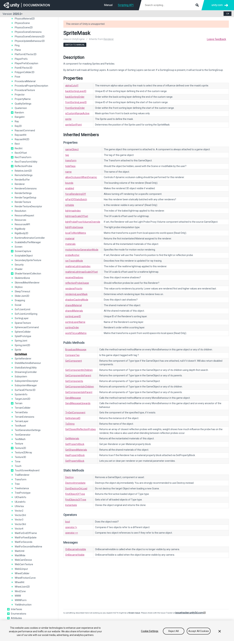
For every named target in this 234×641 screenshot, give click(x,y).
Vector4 (19, 528)
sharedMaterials (74, 310)
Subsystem (21, 376)
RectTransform (23, 157)
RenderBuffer (22, 179)
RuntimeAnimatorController (30, 237)
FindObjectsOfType (75, 499)
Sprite (18, 349)
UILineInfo (20, 501)
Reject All (173, 631)
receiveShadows (74, 277)
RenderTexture (23, 202)
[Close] (220, 631)
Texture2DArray (23, 452)
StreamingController (26, 372)
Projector (20, 94)
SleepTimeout (22, 291)
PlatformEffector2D (25, 54)
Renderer (20, 184)
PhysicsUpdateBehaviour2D (30, 41)
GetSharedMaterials (76, 449)
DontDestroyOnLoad (76, 488)
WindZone (20, 591)
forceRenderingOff (75, 194)
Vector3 (19, 519)
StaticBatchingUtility (26, 367)
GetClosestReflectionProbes (80, 429)
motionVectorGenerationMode (81, 249)
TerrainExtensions (24, 416)
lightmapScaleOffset (76, 216)
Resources (20, 220)
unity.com (217, 5)
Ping (17, 45)
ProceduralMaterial (25, 81)
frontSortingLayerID (76, 102)
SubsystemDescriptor (26, 381)
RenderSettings (23, 193)
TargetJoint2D (22, 399)
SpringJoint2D (22, 345)
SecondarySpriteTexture (28, 260)
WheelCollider (22, 573)
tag (67, 155)
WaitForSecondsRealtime (28, 546)
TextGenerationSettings (28, 430)
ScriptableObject (24, 255)
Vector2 (19, 510)
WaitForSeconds (23, 542)
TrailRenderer (22, 474)
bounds (69, 183)
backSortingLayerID (75, 91)
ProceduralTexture (25, 90)
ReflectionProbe (23, 166)
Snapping (20, 300)
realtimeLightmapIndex (77, 266)
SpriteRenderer (23, 358)
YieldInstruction (23, 604)
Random (19, 112)
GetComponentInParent (78, 375)
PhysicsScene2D (24, 27)
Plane (18, 49)
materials (70, 244)
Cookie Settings (149, 631)
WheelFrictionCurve (25, 577)
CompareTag (72, 355)
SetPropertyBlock (74, 460)
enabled (69, 188)
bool (67, 521)
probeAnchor (72, 255)
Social (18, 305)
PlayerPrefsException (26, 63)
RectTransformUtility (26, 161)
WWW (18, 595)
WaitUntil (19, 551)
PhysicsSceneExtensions (28, 32)
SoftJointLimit (22, 309)
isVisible (69, 205)
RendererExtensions (26, 188)
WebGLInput (21, 569)
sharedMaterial (73, 305)
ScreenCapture (23, 251)
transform (70, 160)
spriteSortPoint (73, 124)
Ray (17, 121)
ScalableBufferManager (28, 242)
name (68, 171)
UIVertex (19, 506)
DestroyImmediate (75, 483)
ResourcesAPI (22, 224)
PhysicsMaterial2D (25, 18)
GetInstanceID (72, 418)
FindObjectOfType (75, 494)
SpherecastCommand (27, 327)
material (69, 238)
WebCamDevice (23, 560)
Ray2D (18, 126)
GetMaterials (72, 438)
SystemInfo (21, 394)
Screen (18, 246)
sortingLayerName (75, 322)
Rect (17, 143)
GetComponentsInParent (78, 392)
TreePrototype (22, 492)
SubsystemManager (26, 385)
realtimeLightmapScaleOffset (81, 271)
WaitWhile (20, 555)
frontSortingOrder (75, 108)
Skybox (19, 287)
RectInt (18, 148)
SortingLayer (22, 318)
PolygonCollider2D (24, 72)
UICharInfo (20, 497)
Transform (20, 479)
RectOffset (21, 152)
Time (17, 461)
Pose (17, 76)
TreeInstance (22, 488)
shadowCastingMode (76, 299)
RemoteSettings (24, 175)
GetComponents (74, 381)
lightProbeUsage (74, 227)
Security (19, 264)
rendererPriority (73, 288)
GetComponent (73, 360)
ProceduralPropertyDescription (31, 85)
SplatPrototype (23, 336)
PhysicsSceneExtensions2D (30, 36)
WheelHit (19, 582)
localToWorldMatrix (75, 233)
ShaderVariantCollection (28, 273)
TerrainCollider (22, 407)
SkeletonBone (22, 278)
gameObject (72, 149)
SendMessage (73, 397)
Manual (108, 5)
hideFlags (70, 166)
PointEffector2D (23, 67)
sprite (68, 119)
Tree (17, 484)
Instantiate (71, 505)
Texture (19, 443)
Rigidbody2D (21, 233)
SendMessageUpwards (77, 403)
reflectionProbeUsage (77, 283)
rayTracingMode (74, 260)
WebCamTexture (24, 564)
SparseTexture (23, 323)
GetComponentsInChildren (79, 386)
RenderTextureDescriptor (28, 206)
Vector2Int (20, 515)
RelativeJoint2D (23, 170)
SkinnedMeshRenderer (27, 282)
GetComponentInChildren (79, 370)
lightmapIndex (73, 210)
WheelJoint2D (22, 586)
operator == (71, 532)
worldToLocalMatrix (76, 333)
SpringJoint (21, 340)
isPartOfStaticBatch (76, 199)
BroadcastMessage (75, 349)
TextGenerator (22, 434)
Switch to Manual (75, 45)
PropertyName (23, 99)
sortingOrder (72, 327)
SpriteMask (21, 354)
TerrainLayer (21, 421)
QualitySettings (23, 103)
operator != (71, 527)
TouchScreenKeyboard (27, 470)
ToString (70, 423)
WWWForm (21, 600)
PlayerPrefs (21, 59)
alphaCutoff (71, 85)
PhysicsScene (22, 23)
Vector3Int (20, 524)
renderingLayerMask (76, 294)
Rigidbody (20, 228)
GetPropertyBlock (74, 444)
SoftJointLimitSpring (26, 313)
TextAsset (20, 425)
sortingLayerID (73, 316)
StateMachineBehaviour (28, 363)
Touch (18, 466)
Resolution (20, 211)
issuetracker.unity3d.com (189, 612)
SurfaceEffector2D (25, 390)
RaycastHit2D (22, 139)
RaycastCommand (25, 130)
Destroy (69, 477)
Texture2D (20, 448)
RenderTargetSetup (25, 197)
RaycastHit (20, 135)
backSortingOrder (74, 96)
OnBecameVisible (74, 554)
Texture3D (20, 457)
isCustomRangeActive (77, 113)
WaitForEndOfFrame (26, 533)
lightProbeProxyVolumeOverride (82, 221)
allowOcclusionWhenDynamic (81, 177)
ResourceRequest (24, 215)
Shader (19, 269)
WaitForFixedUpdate (25, 537)
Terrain (18, 403)
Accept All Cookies (198, 631)
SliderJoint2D (22, 296)
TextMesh (20, 439)
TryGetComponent (75, 412)
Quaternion (21, 108)
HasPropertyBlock (75, 455)
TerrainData (21, 412)
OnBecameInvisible (75, 549)
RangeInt (19, 117)
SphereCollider (23, 331)
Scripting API (126, 5)
